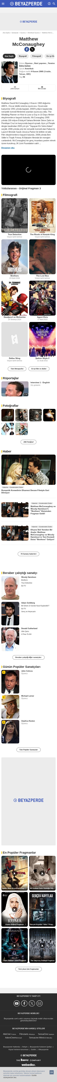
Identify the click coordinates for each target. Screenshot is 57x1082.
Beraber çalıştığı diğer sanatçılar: (28, 657)
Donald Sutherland (29, 628)
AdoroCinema (11, 1037)
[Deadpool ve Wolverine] (14, 298)
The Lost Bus (42, 276)
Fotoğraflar (11, 405)
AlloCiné (7, 1034)
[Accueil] (26, 3)
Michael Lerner (27, 696)
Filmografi (10, 195)
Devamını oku (8, 148)
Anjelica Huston (28, 721)
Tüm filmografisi (17, 369)
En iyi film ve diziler (38, 369)
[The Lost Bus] (42, 256)
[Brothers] (14, 256)
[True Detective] (14, 215)
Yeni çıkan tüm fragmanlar (28, 969)
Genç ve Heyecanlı (28, 611)
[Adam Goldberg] (10, 613)
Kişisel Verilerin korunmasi (18, 1050)
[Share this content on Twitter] (32, 49)
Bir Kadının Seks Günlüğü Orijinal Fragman (43, 888)
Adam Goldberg (28, 603)
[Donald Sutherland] (10, 639)
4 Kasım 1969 (37, 71)
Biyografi (9, 98)
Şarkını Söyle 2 (42, 358)
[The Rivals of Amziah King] (42, 215)
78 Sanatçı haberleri (28, 554)
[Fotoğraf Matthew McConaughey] (7, 415)
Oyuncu (23, 33)
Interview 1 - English (40, 382)
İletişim (25, 1047)
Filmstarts (23, 1034)
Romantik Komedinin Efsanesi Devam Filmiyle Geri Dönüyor (25, 491)
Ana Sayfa (6, 33)
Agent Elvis (42, 317)
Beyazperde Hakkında (11, 1047)
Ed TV (23, 586)
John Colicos (27, 671)
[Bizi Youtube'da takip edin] (17, 1003)
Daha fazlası (25, 66)
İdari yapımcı (40, 63)
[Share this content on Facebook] (26, 49)
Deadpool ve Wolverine (15, 317)
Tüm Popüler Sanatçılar (28, 750)
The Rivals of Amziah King (42, 234)
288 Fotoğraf (28, 442)
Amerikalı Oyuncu (34, 33)
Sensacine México (37, 1037)
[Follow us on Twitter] (32, 1003)
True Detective (14, 234)
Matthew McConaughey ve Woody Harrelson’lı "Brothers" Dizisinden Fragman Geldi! (43, 510)
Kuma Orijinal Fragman (15, 924)
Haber (7, 451)
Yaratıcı (51, 63)
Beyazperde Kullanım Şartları (41, 1047)
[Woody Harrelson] (10, 588)
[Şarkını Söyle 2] (42, 339)
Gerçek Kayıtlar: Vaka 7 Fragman (43, 924)
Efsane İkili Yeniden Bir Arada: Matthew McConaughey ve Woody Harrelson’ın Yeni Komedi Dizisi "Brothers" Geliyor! (42, 535)
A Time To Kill (26, 634)
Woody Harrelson (28, 577)
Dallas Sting (14, 358)
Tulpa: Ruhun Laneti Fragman (14, 961)
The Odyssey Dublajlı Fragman (42, 961)
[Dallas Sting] (14, 339)
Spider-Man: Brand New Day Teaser (15, 888)
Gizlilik (33, 1050)
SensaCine (43, 1034)
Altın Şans (25, 631)
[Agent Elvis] (42, 298)
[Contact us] (39, 1003)
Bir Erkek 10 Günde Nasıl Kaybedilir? (35, 606)
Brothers (15, 276)
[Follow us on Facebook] (24, 1003)
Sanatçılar (15, 33)
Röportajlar (11, 378)
